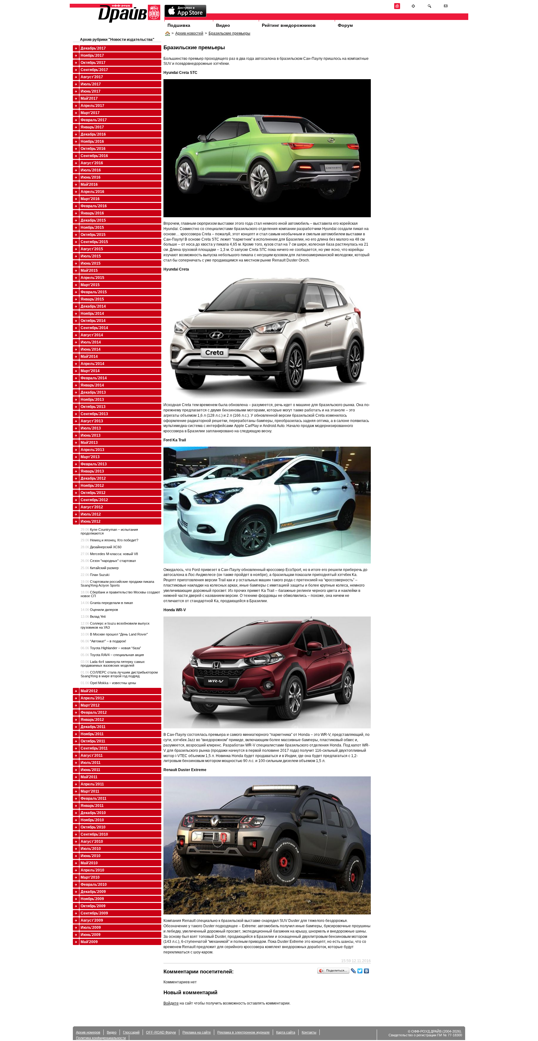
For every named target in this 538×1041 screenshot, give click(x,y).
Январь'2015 (92, 299)
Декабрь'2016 (93, 134)
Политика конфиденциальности (101, 1038)
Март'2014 (90, 371)
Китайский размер (100, 568)
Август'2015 (92, 249)
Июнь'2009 (91, 935)
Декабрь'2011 (93, 727)
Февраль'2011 (93, 798)
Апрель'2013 (92, 450)
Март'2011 (90, 791)
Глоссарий (131, 1032)
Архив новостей (189, 33)
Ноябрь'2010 (92, 820)
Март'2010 (90, 877)
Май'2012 (89, 691)
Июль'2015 (91, 256)
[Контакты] (446, 8)
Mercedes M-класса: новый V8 (109, 554)
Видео (223, 25)
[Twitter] (360, 971)
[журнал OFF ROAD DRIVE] (128, 22)
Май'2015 (89, 270)
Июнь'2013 (91, 435)
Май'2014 (89, 356)
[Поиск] (429, 8)
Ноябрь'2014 (92, 313)
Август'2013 (92, 421)
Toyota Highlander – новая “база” (111, 648)
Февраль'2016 (94, 206)
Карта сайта (285, 1032)
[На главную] (397, 8)
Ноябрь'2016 (92, 141)
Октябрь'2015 (93, 235)
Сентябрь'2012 (94, 500)
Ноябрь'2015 (92, 227)
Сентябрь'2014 (94, 328)
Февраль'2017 (94, 120)
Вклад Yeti (93, 616)
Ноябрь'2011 (92, 734)
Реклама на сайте (196, 1032)
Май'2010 (89, 863)
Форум (345, 25)
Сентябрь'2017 (94, 70)
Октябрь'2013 (93, 407)
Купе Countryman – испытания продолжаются (109, 531)
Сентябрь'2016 (94, 156)
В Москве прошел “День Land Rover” (114, 634)
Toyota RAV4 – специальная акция (112, 655)
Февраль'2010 (94, 884)
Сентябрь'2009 (94, 913)
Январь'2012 (92, 719)
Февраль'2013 (94, 464)
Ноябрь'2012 (92, 485)
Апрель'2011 (92, 784)
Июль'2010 (91, 849)
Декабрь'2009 (93, 892)
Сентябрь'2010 (94, 834)
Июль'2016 (91, 170)
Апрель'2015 (92, 278)
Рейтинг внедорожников (289, 25)
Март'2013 (90, 457)
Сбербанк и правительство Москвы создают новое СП (120, 594)
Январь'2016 (92, 213)
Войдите (171, 1003)
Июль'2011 (91, 762)
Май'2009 (89, 942)
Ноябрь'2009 (92, 899)
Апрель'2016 (92, 191)
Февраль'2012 (94, 712)
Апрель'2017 (92, 105)
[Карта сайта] (413, 8)
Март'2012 (90, 705)
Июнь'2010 (91, 856)
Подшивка (179, 25)
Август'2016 (92, 163)
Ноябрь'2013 (92, 399)
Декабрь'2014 (93, 306)
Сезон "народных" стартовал (108, 561)
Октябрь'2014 (93, 321)
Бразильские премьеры (229, 33)
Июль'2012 (91, 514)
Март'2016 (90, 199)
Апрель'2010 (92, 870)
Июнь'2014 (91, 349)
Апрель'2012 (92, 698)
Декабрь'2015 (93, 220)
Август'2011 (92, 755)
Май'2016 (89, 184)
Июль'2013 (91, 428)
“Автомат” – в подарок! (103, 641)
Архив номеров (88, 1032)
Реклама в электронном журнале (243, 1032)
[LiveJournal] (353, 971)
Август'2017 (92, 77)
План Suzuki (95, 575)
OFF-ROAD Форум (161, 1032)
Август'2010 (92, 841)
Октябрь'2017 (93, 62)
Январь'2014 (92, 385)
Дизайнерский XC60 (101, 547)
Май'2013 (89, 442)
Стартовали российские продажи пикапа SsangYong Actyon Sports (117, 583)
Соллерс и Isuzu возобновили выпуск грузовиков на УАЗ (115, 625)
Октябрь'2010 (93, 827)
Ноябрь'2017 (92, 55)
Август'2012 (92, 507)
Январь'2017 (92, 127)
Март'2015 (90, 285)
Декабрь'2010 (93, 813)
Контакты (309, 1032)
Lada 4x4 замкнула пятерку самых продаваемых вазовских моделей (113, 663)
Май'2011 (89, 777)
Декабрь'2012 (93, 478)
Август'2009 (92, 920)
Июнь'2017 (91, 91)
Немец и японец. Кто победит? (109, 540)
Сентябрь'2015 (94, 242)
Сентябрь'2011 (94, 748)
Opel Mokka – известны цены (108, 683)
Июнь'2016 (91, 177)
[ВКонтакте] (366, 971)
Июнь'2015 (91, 263)
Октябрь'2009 (93, 906)
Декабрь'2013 (93, 392)
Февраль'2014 (94, 378)
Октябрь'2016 (93, 148)
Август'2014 (92, 335)
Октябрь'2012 (93, 493)
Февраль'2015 (94, 292)
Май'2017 (89, 98)
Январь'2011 (92, 806)
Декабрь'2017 (93, 48)
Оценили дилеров (99, 610)
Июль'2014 (91, 342)
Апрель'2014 (92, 364)
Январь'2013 (92, 471)
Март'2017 (90, 113)
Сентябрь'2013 (94, 414)
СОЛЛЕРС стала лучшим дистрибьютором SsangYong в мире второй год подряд (119, 674)
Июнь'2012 (91, 521)
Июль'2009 (91, 927)
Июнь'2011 (90, 770)
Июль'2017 (91, 84)
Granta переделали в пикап (107, 603)
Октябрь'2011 (93, 741)
